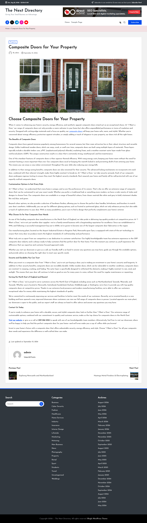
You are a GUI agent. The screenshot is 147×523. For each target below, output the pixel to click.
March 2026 (103, 422)
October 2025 (104, 441)
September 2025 (105, 444)
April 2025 (102, 463)
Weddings (56, 479)
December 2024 (104, 479)
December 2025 (104, 433)
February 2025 (104, 471)
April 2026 (102, 418)
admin (27, 352)
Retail (54, 460)
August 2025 (103, 448)
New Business (57, 444)
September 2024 (105, 490)
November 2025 (104, 437)
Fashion (55, 410)
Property (13, 42)
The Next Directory (23, 10)
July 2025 (102, 452)
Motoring (55, 441)
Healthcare (56, 414)
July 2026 (102, 406)
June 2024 (102, 502)
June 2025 (102, 456)
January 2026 (103, 429)
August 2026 (103, 402)
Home (7, 28)
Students (55, 467)
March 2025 (103, 467)
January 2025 (103, 475)
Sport (54, 463)
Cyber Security (58, 406)
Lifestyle (55, 433)
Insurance (55, 425)
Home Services (58, 418)
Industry (55, 422)
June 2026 (102, 410)
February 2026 (104, 425)
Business (55, 402)
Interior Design (58, 429)
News (54, 448)
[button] (135, 22)
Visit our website (15, 320)
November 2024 (104, 483)
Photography (57, 452)
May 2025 (102, 460)
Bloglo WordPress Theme (97, 519)
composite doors (75, 131)
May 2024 (102, 505)
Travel (54, 471)
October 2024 (104, 486)
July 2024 (102, 498)
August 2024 (103, 494)
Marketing (56, 437)
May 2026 (102, 414)
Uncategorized (58, 475)
